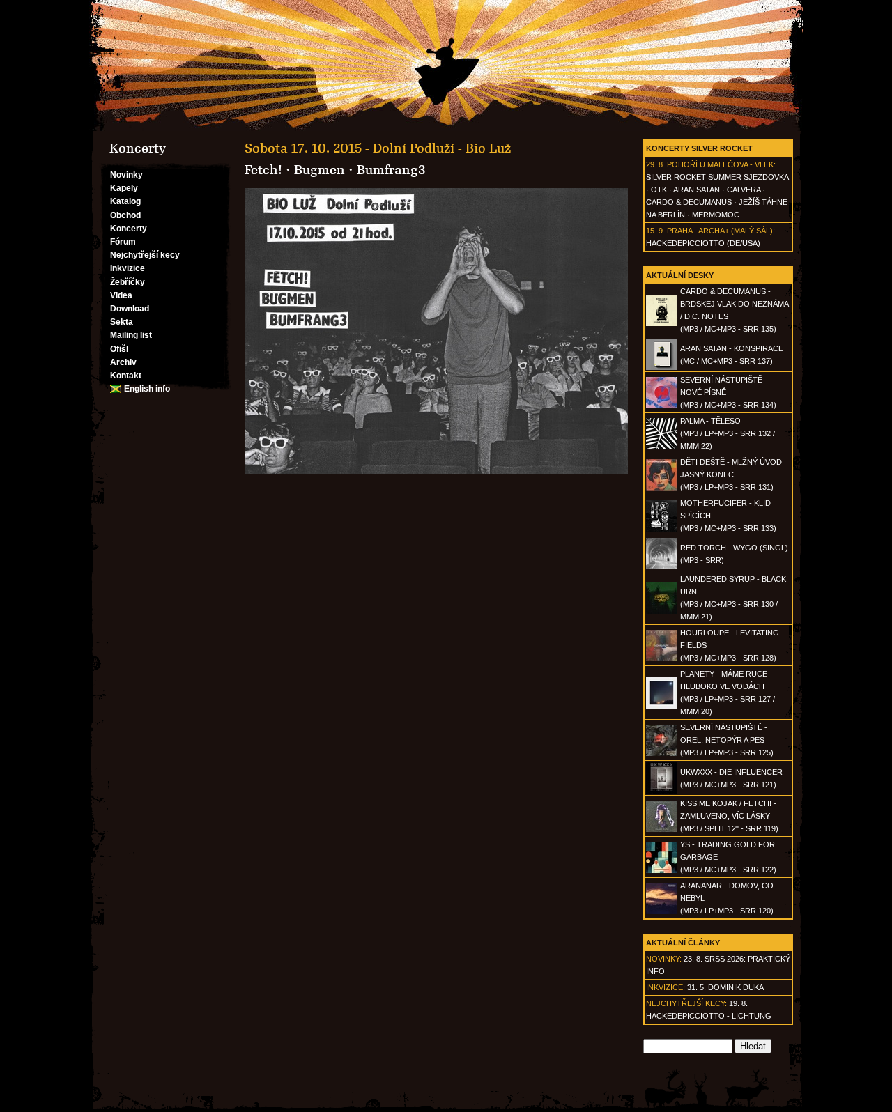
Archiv (123, 362)
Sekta (121, 322)
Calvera (743, 189)
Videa (121, 295)
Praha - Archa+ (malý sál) (720, 230)
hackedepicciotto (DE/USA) (703, 243)
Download (129, 309)
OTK (659, 189)
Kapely (124, 188)
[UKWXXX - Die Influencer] (661, 791)
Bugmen (319, 170)
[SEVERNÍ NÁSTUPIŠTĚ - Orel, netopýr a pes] (661, 753)
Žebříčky (127, 282)
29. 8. (655, 164)
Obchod (125, 215)
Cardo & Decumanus (689, 202)
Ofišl (119, 349)
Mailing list (131, 335)
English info (147, 389)
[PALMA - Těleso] (661, 446)
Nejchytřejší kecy (145, 255)
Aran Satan (696, 189)
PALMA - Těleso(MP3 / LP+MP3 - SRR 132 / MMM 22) (727, 433)
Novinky (126, 175)
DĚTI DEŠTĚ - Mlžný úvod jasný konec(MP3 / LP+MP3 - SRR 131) (731, 474)
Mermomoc (715, 214)
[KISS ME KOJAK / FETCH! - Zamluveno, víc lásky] (661, 829)
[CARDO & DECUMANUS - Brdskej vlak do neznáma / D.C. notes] (661, 323)
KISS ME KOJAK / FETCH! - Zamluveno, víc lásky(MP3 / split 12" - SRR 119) (729, 816)
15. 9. (655, 230)
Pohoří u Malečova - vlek (720, 164)
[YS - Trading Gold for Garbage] (661, 870)
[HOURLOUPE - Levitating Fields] (661, 658)
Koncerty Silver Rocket (699, 148)
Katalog (125, 201)
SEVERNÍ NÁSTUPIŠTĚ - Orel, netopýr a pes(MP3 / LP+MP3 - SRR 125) (727, 740)
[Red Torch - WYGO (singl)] (661, 566)
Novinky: (664, 959)
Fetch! (263, 170)
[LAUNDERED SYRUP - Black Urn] (661, 611)
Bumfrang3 (391, 170)
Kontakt (125, 375)
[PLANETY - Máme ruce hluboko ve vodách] (661, 706)
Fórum (123, 242)
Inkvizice (127, 268)
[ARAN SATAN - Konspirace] (661, 367)
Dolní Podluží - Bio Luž (442, 148)
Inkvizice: (665, 987)
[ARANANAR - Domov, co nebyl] (661, 911)
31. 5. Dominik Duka (725, 987)
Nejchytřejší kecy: (686, 1003)
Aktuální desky (680, 275)
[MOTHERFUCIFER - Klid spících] (661, 529)
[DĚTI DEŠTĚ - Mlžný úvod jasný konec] (661, 488)
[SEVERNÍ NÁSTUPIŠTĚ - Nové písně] (661, 405)
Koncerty (128, 228)
